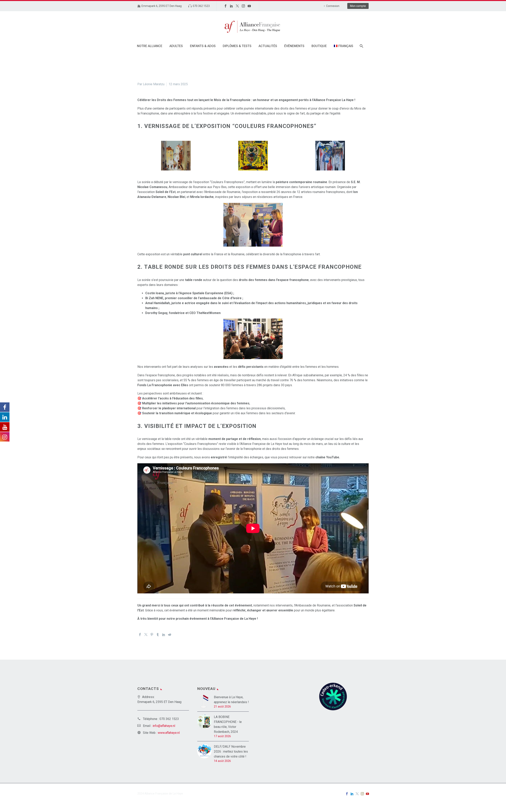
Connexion (332, 6)
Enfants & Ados (203, 46)
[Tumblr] (157, 634)
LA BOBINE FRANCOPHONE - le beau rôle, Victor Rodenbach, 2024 (228, 724)
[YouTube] (249, 6)
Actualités (268, 46)
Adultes (176, 46)
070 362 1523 (201, 6)
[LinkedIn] (231, 6)
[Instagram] (243, 6)
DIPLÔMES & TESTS (237, 46)
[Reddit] (169, 634)
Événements (294, 46)
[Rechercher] (361, 46)
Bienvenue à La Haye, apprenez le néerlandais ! (231, 699)
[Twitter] (237, 6)
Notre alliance (149, 46)
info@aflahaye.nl (164, 726)
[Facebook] (225, 6)
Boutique (319, 46)
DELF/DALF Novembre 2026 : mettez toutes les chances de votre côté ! (231, 751)
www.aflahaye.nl (169, 733)
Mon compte (358, 6)
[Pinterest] (151, 634)
